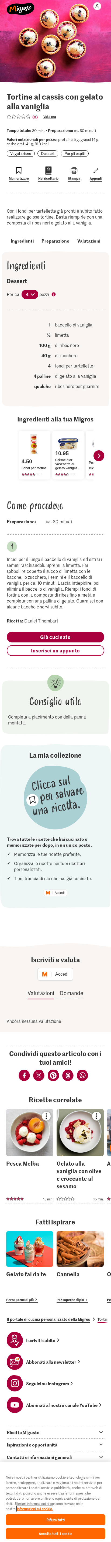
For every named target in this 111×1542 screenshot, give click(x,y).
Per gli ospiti (74, 153)
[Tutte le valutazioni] (19, 116)
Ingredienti (22, 241)
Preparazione (55, 241)
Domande (71, 992)
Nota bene (54, 295)
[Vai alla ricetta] (29, 1156)
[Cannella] (80, 1267)
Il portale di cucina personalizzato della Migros (48, 1319)
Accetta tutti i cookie (55, 1533)
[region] (55, 1502)
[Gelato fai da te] (29, 1267)
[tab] (55, 1432)
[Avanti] (98, 455)
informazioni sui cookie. (35, 1508)
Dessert (48, 153)
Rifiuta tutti (55, 1519)
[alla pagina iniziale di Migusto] (20, 6)
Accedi (60, 893)
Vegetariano (20, 153)
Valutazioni (88, 241)
